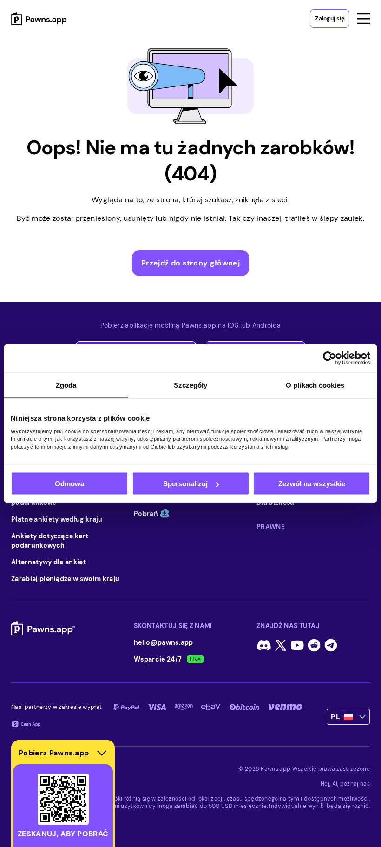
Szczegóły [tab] (191, 385)
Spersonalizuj (185, 484)
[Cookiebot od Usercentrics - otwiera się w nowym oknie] (329, 358)
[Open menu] (363, 18)
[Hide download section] (101, 753)
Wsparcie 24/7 (158, 659)
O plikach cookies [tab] (315, 385)
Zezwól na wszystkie (311, 484)
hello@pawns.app (163, 642)
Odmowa (69, 484)
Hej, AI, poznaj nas (345, 783)
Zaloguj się (329, 18)
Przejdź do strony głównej (190, 263)
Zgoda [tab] (66, 385)
